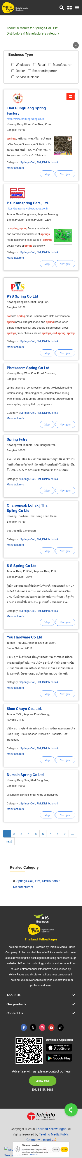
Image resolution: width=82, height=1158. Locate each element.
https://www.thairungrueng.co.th (25, 118)
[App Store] (62, 1048)
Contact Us (15, 1013)
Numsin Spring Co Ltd (25, 774)
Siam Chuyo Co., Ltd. (24, 708)
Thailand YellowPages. (51, 1129)
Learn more (33, 1154)
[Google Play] (62, 1058)
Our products (16, 1004)
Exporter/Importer (44, 70)
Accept (64, 1149)
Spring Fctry (17, 439)
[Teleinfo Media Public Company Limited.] (41, 1116)
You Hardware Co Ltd (24, 637)
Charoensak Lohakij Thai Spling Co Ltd (27, 508)
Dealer (20, 70)
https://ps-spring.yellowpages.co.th (27, 208)
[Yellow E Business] (24, 1027)
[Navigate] (65, 173)
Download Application (59, 1040)
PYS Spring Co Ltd (22, 296)
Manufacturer (62, 64)
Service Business (27, 77)
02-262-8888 (42, 1080)
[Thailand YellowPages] (33, 1027)
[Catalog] (70, 96)
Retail (41, 64)
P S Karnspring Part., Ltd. (28, 202)
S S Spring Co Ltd (22, 565)
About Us (14, 995)
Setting (55, 1149)
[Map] (47, 173)
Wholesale (23, 64)
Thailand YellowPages (41, 939)
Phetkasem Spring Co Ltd (28, 367)
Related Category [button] (24, 867)
